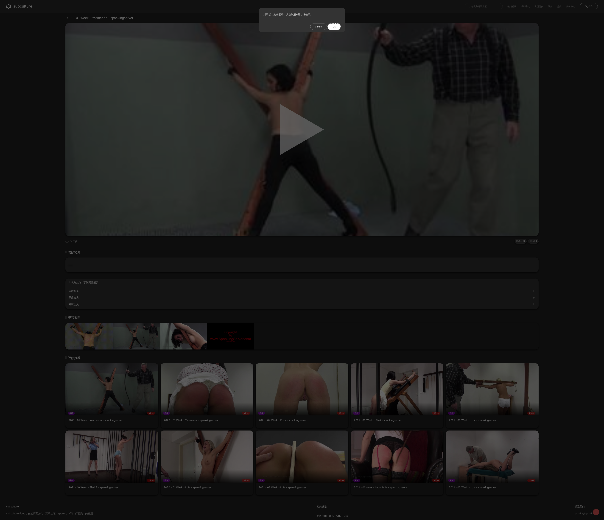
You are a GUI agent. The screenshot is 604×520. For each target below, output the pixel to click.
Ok (334, 26)
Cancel (318, 26)
